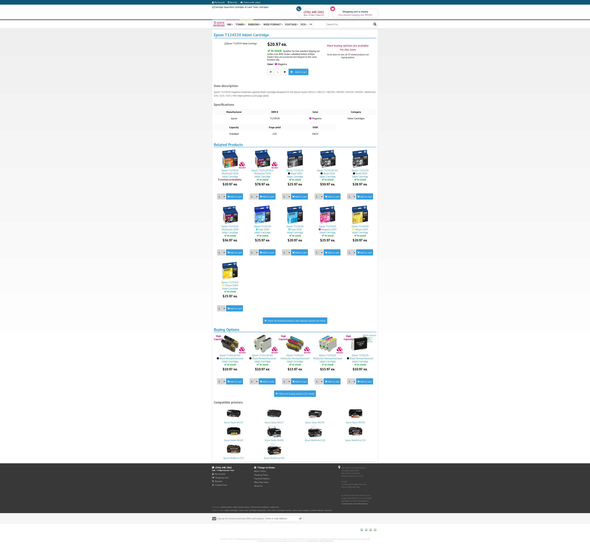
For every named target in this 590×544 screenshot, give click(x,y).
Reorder (233, 2)
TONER (240, 24)
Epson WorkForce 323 (355, 440)
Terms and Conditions (260, 507)
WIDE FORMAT (272, 24)
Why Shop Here (261, 482)
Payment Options (262, 478)
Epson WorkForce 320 (315, 440)
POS (303, 24)
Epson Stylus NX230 (315, 422)
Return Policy (260, 471)
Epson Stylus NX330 (355, 422)
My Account (219, 2)
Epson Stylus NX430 (274, 440)
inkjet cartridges (231, 510)
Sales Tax (274, 507)
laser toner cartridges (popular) (252, 510)
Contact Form (221, 485)
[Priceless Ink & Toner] (240, 7)
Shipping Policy (261, 474)
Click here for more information (354, 503)
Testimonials (226, 507)
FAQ (235, 507)
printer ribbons (317, 510)
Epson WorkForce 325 (234, 458)
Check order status (251, 2)
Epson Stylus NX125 (233, 422)
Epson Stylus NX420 (233, 440)
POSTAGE (291, 24)
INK (229, 24)
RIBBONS (253, 24)
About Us (258, 486)
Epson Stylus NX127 (274, 422)
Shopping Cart (221, 477)
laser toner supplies (301, 510)
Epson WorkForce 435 (274, 458)
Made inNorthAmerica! (369, 340)
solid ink (328, 510)
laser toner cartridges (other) (279, 510)
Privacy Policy (244, 507)
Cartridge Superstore (244, 539)
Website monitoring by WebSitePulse (320, 541)
